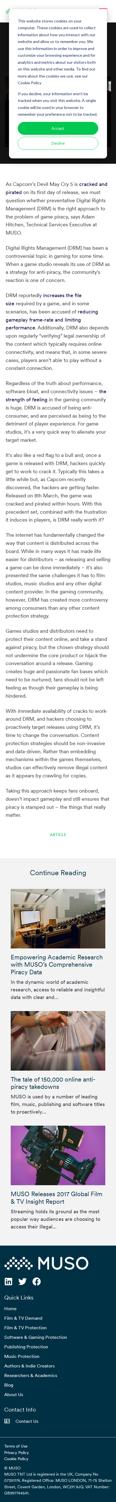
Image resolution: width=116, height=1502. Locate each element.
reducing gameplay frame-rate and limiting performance (52, 319)
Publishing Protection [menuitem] (26, 1346)
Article (58, 834)
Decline (58, 143)
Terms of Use (16, 1446)
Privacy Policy (16, 1452)
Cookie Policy (16, 1458)
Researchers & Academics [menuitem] (30, 1375)
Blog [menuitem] (8, 1385)
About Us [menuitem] (13, 1394)
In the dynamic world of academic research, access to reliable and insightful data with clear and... (58, 976)
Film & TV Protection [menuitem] (25, 1327)
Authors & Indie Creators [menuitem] (29, 1366)
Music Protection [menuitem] (21, 1356)
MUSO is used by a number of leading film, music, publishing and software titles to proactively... (58, 1095)
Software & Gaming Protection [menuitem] (35, 1337)
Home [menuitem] (10, 1308)
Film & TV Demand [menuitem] (23, 1318)
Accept (58, 128)
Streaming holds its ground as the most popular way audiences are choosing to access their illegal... (56, 1210)
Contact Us (26, 1421)
